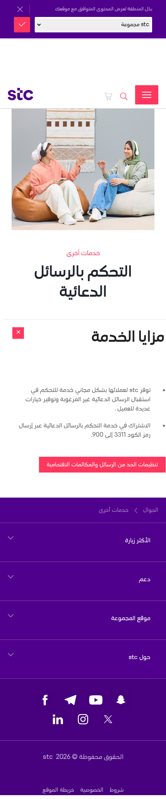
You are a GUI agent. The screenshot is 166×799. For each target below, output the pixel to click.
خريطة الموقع (58, 790)
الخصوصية (91, 790)
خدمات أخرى (83, 253)
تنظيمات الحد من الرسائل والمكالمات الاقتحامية (102, 465)
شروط (117, 790)
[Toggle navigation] (146, 94)
